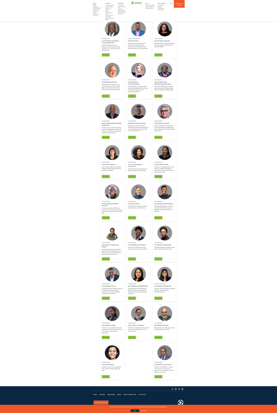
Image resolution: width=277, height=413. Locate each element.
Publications (111, 394)
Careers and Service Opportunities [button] (96, 15)
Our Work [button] (107, 3)
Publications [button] (120, 3)
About (95, 394)
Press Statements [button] (161, 5)
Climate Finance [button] (108, 8)
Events (119, 394)
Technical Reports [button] (121, 5)
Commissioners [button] (95, 6)
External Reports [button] (120, 9)
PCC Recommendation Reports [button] (122, 7)
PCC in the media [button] (161, 9)
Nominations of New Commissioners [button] (96, 10)
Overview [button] (94, 5)
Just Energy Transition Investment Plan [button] (109, 16)
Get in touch (142, 394)
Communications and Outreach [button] (108, 13)
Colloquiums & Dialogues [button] (149, 8)
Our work (102, 394)
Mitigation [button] (107, 9)
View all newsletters (129, 394)
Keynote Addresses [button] (161, 8)
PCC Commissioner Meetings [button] (150, 5)
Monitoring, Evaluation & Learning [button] (109, 19)
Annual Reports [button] (120, 13)
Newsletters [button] (160, 6)
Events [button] (146, 3)
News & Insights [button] (161, 3)
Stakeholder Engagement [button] (149, 6)
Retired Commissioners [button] (96, 8)
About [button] (94, 3)
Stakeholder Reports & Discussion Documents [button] (122, 12)
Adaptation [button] (107, 11)
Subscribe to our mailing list (101, 402)
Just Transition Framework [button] (109, 5)
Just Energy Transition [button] (109, 6)
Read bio (106, 55)
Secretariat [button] (95, 12)
